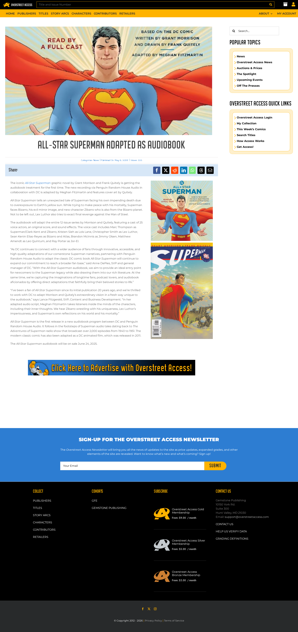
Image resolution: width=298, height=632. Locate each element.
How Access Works (250, 141)
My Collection (246, 123)
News (96, 160)
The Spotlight (246, 74)
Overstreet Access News (254, 62)
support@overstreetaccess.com (247, 517)
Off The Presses (248, 85)
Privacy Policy (153, 620)
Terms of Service (174, 620)
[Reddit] (174, 170)
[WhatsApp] (192, 170)
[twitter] (149, 608)
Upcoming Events (250, 80)
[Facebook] (156, 170)
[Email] (210, 170)
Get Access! (245, 147)
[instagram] (155, 608)
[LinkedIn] (183, 170)
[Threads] (201, 170)
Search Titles (246, 135)
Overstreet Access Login (254, 117)
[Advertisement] (111, 391)
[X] (165, 170)
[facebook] (142, 608)
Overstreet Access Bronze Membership (186, 573)
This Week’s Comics (251, 129)
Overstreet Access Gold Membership (188, 511)
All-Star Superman (38, 183)
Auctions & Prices (249, 68)
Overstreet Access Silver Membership (188, 542)
